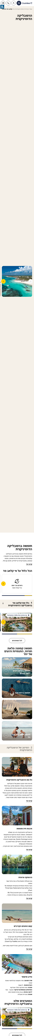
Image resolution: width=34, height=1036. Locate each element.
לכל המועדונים (17, 640)
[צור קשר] (8, 3)
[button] (17, 667)
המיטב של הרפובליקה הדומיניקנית (19, 748)
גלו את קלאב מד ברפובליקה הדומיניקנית (20, 604)
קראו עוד (29, 564)
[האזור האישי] (13, 3)
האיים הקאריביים (19, 9)
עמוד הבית (29, 9)
